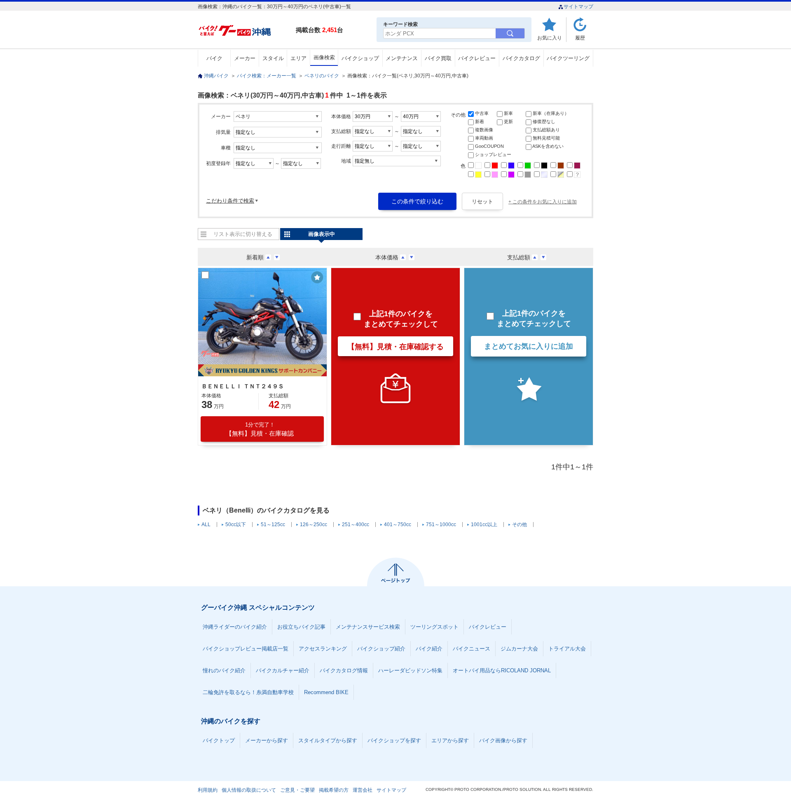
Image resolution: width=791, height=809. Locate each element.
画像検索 (324, 57)
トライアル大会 (567, 649)
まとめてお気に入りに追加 (528, 346)
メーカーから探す (266, 740)
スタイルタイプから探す (327, 740)
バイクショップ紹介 (381, 649)
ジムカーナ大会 (519, 649)
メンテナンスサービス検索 (368, 627)
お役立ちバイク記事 (301, 627)
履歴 (580, 37)
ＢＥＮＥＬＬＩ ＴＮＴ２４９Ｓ (242, 386)
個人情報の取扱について (249, 790)
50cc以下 (235, 524)
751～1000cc (441, 524)
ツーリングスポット (434, 627)
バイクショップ (360, 58)
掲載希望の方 (334, 790)
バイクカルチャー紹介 (282, 670)
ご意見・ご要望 (297, 790)
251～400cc (355, 524)
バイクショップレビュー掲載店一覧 (245, 649)
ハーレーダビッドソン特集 (410, 670)
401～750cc (397, 524)
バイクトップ (219, 740)
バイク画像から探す (503, 740)
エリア (298, 58)
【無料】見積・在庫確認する (395, 347)
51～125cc (273, 524)
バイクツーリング (568, 58)
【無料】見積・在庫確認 (260, 429)
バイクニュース (471, 649)
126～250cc (313, 524)
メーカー (244, 58)
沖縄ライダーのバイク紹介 (235, 627)
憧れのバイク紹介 (224, 670)
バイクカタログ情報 (344, 670)
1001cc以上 (484, 524)
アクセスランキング (323, 649)
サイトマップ (578, 6)
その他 (519, 524)
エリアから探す (450, 740)
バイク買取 (438, 58)
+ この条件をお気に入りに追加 (542, 202)
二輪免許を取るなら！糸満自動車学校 (248, 692)
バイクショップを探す (394, 740)
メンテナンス (402, 58)
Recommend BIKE (326, 692)
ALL (206, 524)
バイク (214, 58)
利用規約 (208, 790)
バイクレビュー (477, 58)
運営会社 (362, 790)
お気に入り (549, 37)
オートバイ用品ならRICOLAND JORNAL (502, 670)
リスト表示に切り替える (242, 234)
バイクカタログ (521, 58)
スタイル (273, 58)
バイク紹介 (429, 649)
